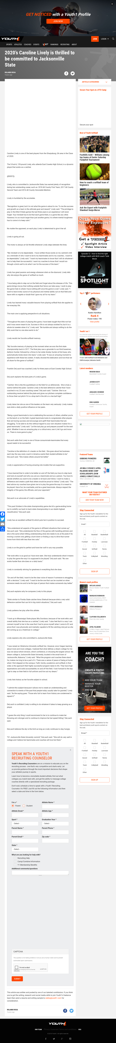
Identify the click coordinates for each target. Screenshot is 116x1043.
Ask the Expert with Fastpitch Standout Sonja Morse (93, 208)
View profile (94, 322)
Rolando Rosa (10, 72)
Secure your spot (86, 125)
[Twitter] (2, 519)
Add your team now (95, 500)
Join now (58, 21)
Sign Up (94, 571)
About (74, 44)
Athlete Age (47, 811)
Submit (17, 979)
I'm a (14, 802)
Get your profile (95, 414)
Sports (9, 44)
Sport (14, 819)
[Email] (2, 524)
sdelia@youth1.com (53, 998)
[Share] (2, 528)
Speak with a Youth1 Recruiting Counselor (32, 756)
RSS (80, 1029)
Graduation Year (49, 819)
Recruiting (64, 44)
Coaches (27, 44)
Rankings (54, 44)
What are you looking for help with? (26, 855)
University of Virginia (90, 484)
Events (36, 44)
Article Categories (90, 82)
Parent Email (17, 837)
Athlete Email (18, 811)
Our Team (38, 1029)
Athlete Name (48, 802)
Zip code (46, 837)
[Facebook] (2, 514)
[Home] (12, 39)
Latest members (86, 368)
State (14, 845)
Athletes (18, 44)
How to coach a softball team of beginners (94, 183)
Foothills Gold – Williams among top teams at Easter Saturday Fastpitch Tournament (94, 157)
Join (95, 39)
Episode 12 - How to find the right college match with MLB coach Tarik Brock (94, 256)
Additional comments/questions (25, 869)
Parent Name (18, 828)
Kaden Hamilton (94, 313)
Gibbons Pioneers (88, 458)
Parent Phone (48, 828)
